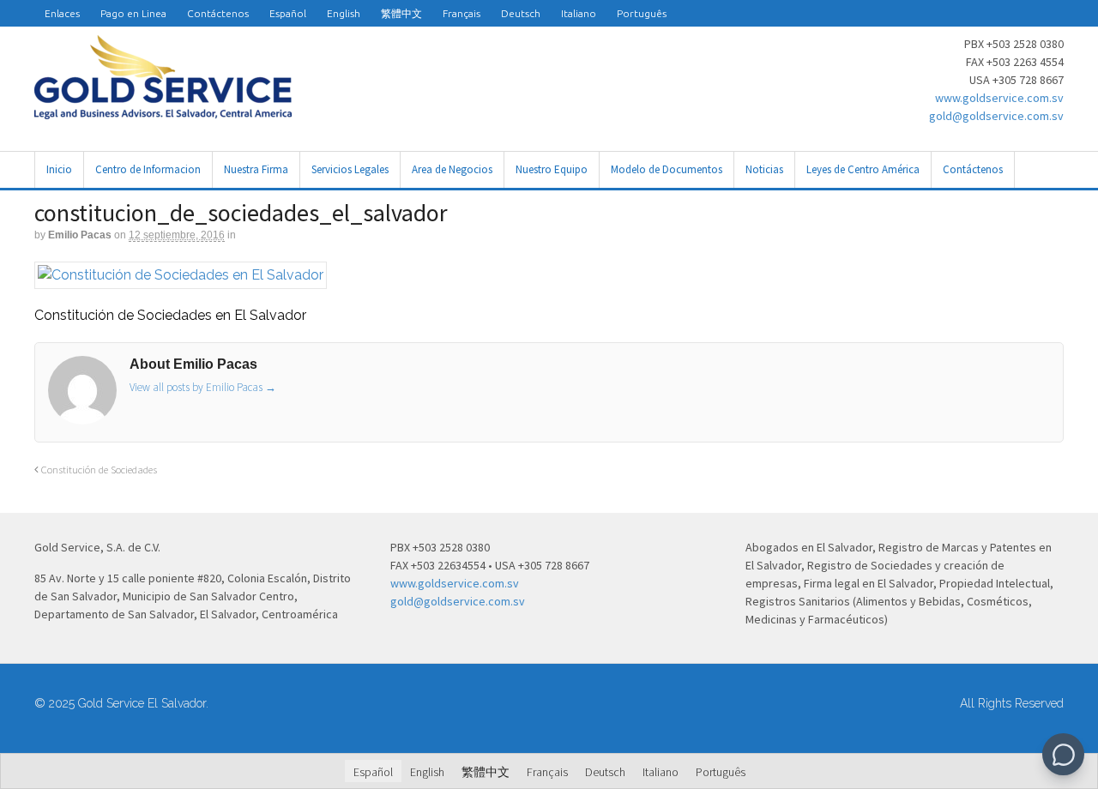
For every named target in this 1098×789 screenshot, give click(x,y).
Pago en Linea (133, 13)
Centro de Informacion (148, 169)
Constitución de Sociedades (98, 469)
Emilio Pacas (80, 235)
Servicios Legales (350, 169)
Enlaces (62, 13)
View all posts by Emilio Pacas (203, 387)
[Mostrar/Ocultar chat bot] (1063, 754)
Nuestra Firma (256, 169)
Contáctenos (218, 13)
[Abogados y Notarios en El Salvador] (163, 109)
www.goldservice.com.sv (999, 97)
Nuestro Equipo (552, 169)
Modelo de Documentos (666, 169)
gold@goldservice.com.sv (996, 115)
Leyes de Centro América (863, 169)
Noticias (764, 169)
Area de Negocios (452, 169)
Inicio (59, 169)
